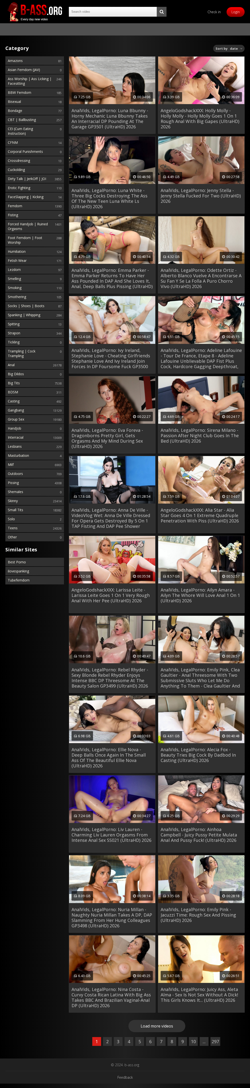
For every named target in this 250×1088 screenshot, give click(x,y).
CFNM (13, 142)
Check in (214, 12)
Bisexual (14, 101)
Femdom (15, 206)
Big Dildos (16, 374)
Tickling (14, 342)
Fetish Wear (17, 260)
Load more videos (157, 1026)
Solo (11, 519)
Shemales (15, 491)
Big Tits (14, 383)
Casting (14, 401)
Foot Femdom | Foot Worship (25, 240)
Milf (11, 464)
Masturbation (18, 455)
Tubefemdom (19, 580)
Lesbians (15, 446)
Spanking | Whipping (24, 315)
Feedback (125, 1077)
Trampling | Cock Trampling (21, 353)
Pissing (13, 482)
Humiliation (17, 251)
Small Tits (15, 510)
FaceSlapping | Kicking (25, 196)
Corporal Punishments (25, 151)
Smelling (14, 278)
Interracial (15, 437)
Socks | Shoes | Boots (26, 305)
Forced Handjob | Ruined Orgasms (28, 226)
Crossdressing (19, 160)
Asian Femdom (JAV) (24, 69)
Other (12, 537)
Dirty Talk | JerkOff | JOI (27, 178)
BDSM (13, 392)
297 (215, 1041)
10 (193, 1041)
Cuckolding (16, 169)
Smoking (14, 287)
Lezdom (14, 269)
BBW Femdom (19, 92)
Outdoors (15, 473)
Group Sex (16, 419)
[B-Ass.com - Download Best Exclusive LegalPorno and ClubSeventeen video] (34, 11)
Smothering (17, 296)
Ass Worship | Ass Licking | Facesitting (30, 81)
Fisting (13, 215)
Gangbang (16, 410)
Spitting (14, 324)
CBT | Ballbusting (22, 119)
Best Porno (17, 562)
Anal (11, 365)
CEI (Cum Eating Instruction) (20, 131)
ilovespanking (18, 571)
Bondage (15, 110)
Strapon (14, 333)
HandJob (14, 428)
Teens (13, 528)
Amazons (15, 60)
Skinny (13, 500)
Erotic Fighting (19, 187)
